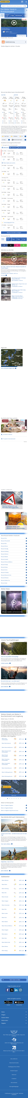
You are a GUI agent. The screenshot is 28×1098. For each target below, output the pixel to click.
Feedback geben (13, 33)
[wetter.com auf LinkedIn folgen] (16, 990)
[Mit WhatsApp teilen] (23, 245)
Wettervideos (4, 1020)
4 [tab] (14, 798)
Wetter (3, 1012)
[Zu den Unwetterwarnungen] (5, 100)
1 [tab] (7, 798)
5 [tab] (16, 798)
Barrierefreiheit (14, 1082)
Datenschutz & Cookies (14, 1062)
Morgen (7, 15)
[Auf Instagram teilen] (17, 245)
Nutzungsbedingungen (14, 1086)
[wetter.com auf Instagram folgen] (20, 990)
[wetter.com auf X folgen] (12, 990)
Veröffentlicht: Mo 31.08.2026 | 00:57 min (9, 273)
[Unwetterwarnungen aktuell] (14, 358)
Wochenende (18, 15)
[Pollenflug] (22, 2)
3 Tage (12, 15)
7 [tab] (20, 798)
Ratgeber (3, 1023)
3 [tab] (12, 798)
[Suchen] (25, 6)
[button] (14, 232)
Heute (2, 15)
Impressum (14, 1074)
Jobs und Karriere (14, 1058)
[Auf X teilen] (11, 245)
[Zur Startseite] (5, 1)
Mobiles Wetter (5, 1017)
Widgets (3, 1014)
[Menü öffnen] (25, 1)
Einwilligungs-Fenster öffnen (14, 1066)
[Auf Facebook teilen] (4, 245)
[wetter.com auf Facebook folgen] (7, 990)
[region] (14, 163)
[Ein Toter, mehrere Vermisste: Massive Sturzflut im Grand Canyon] (14, 258)
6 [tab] (18, 798)
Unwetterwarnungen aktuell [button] (6, 367)
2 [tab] (9, 798)
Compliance (14, 1078)
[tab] (5, 147)
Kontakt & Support (14, 1070)
